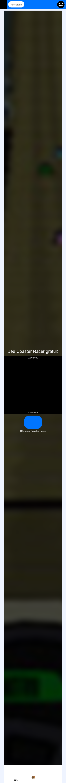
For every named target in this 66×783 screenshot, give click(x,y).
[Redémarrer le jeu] (8, 769)
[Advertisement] (35, 384)
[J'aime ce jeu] (16, 775)
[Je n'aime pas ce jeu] (16, 769)
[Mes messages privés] (45, 4)
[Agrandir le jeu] (49, 769)
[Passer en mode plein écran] (58, 769)
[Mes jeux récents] (38, 4)
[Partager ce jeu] (41, 769)
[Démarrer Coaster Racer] (33, 422)
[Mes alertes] (52, 4)
